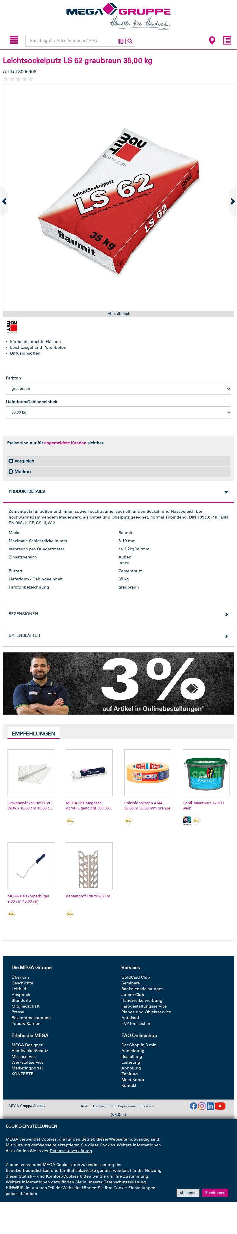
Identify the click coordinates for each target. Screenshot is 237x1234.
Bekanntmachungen (31, 1017)
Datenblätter (24, 635)
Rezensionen (23, 613)
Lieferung (130, 1062)
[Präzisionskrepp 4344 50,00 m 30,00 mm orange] (147, 772)
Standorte (21, 1000)
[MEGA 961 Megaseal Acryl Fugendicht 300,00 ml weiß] (89, 772)
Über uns (20, 977)
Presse (18, 1012)
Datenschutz (103, 1106)
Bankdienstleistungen (142, 988)
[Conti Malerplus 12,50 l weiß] (206, 772)
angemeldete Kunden (65, 442)
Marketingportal (27, 1068)
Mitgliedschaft (26, 1006)
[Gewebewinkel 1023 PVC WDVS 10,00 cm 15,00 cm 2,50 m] (31, 772)
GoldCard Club (135, 977)
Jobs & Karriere (27, 1023)
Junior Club (132, 994)
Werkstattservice (28, 1062)
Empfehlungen (33, 734)
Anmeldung (133, 1050)
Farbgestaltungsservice (144, 1006)
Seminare (130, 983)
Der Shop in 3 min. (139, 1045)
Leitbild (19, 988)
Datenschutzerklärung (71, 1150)
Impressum (127, 1106)
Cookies (146, 1106)
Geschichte (22, 983)
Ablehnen (188, 1193)
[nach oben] (221, 1205)
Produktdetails (27, 491)
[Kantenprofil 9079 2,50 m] (89, 866)
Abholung (131, 1068)
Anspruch (21, 994)
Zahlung (129, 1073)
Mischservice (24, 1056)
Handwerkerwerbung (141, 1000)
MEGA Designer (27, 1045)
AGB (84, 1106)
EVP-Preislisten (135, 1023)
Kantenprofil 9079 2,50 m (88, 896)
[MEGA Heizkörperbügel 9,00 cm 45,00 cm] (31, 866)
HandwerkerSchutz (30, 1050)
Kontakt (128, 1085)
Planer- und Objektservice (146, 1012)
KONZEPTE (23, 1073)
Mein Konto (132, 1079)
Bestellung (131, 1056)
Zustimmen (215, 1193)
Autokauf (130, 1017)
